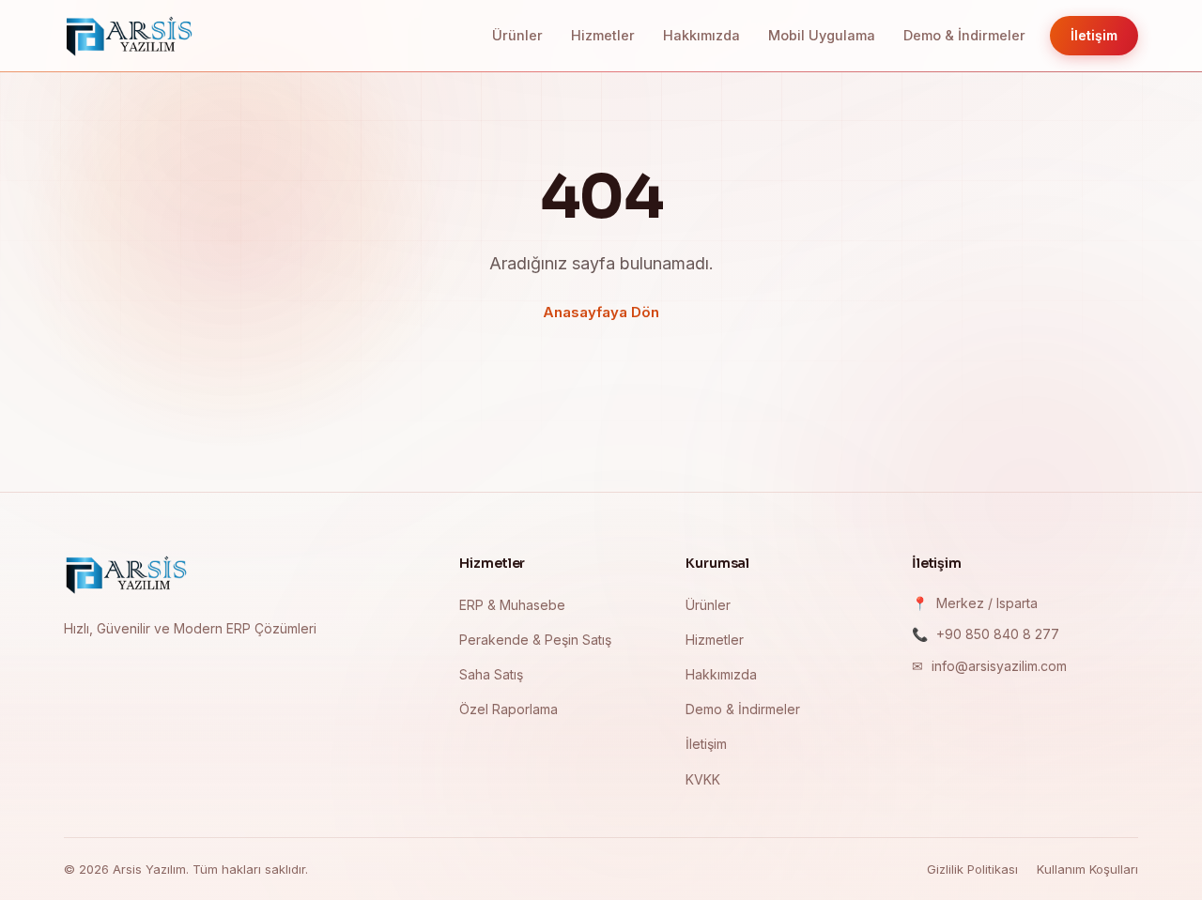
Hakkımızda (701, 35)
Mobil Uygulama (821, 35)
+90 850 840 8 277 (997, 634)
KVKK (703, 779)
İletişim (1094, 35)
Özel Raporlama (508, 709)
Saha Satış (491, 674)
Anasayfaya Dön (601, 312)
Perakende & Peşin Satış (535, 640)
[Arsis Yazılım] (127, 574)
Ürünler (517, 35)
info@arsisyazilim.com (999, 666)
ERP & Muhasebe (512, 605)
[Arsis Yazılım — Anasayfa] (129, 35)
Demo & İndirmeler (964, 35)
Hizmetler (603, 35)
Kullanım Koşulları (1087, 869)
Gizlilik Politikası (972, 869)
